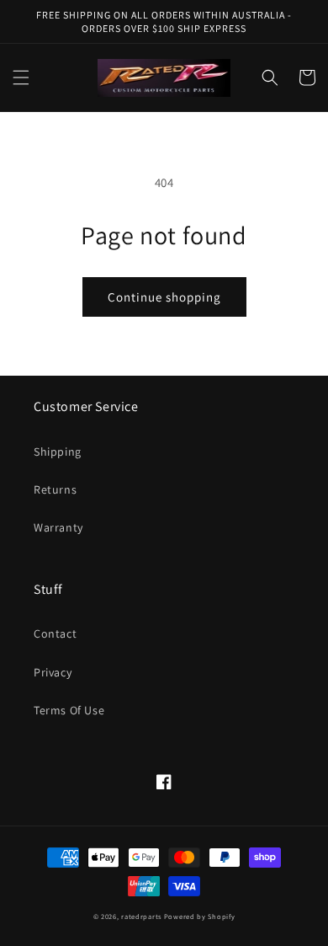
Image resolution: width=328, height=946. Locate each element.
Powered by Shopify (199, 916)
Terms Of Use (69, 710)
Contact (55, 633)
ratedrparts (141, 916)
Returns (55, 489)
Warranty (58, 527)
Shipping (58, 451)
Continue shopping (164, 297)
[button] (21, 77)
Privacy (52, 672)
